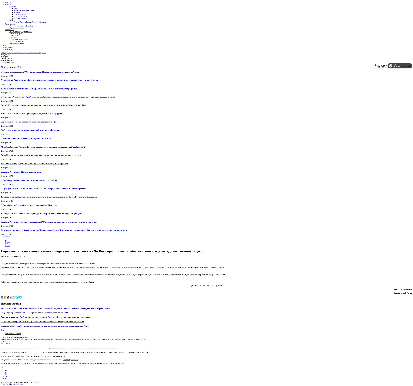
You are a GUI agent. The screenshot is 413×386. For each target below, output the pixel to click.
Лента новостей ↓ (11, 67)
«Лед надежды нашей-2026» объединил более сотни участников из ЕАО (34, 313)
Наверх (3, 341)
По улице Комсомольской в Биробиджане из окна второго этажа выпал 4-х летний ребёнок (44, 188)
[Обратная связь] (6, 375)
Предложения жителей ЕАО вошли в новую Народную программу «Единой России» (40, 72)
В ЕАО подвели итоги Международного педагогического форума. (31, 113)
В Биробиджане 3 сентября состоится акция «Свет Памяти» (29, 205)
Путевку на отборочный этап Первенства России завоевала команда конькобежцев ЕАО (42, 321)
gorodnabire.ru (43, 349)
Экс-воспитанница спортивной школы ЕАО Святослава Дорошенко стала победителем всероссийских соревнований (55, 308)
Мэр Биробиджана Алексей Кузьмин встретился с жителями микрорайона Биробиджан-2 (43, 147)
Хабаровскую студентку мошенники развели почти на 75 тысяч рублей (34, 163)
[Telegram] (20, 297)
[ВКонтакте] (2, 297)
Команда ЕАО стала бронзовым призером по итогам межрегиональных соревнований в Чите (45, 326)
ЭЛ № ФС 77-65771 (35, 352)
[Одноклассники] (5, 297)
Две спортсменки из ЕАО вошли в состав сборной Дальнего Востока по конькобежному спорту (45, 317)
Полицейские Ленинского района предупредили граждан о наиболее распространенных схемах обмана (49, 80)
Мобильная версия (16, 384)
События (8, 244)
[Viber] (11, 297)
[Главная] (6, 240)
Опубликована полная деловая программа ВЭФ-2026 (26, 138)
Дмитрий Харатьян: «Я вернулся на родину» (22, 172)
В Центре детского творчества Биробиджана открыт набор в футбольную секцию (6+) (41, 213)
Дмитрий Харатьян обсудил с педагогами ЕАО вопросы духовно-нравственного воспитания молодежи (49, 222)
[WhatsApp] (14, 297)
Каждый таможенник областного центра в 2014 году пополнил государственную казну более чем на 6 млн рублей (103, 339)
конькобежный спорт (13, 334)
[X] (8, 297)
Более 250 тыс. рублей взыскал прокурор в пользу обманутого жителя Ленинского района (43, 105)
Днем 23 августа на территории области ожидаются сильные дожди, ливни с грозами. (41, 155)
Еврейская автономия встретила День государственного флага (30, 122)
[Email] (6, 378)
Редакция (4, 384)
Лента (7, 246)
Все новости (5, 236)
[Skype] (17, 297)
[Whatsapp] (6, 376)
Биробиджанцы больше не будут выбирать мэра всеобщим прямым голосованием (31, 339)
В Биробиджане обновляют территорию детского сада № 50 (29, 180)
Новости (8, 242)
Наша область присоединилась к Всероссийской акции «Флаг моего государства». (39, 88)
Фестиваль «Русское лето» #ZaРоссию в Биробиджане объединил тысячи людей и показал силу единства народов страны (58, 97)
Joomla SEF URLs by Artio (5, 343)
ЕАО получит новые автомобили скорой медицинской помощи (30, 130)
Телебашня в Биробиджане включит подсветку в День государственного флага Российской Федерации (49, 197)
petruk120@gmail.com (70, 360)
